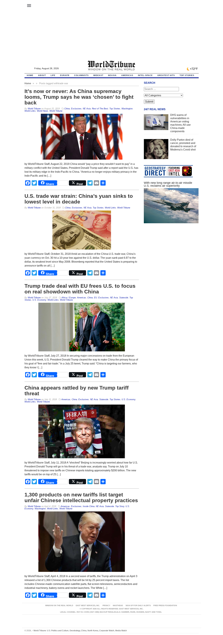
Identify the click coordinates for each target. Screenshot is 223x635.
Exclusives (76, 108)
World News (42, 111)
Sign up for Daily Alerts (138, 605)
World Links (30, 111)
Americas (127, 75)
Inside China (89, 506)
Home (27, 83)
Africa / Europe (69, 297)
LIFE (53, 75)
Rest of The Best (100, 108)
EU (95, 297)
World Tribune (55, 111)
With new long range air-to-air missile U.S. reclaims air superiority (168, 184)
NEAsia (112, 75)
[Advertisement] (111, 36)
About (42, 75)
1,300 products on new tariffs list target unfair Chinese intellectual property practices (81, 497)
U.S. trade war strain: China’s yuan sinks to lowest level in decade (78, 199)
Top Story (119, 506)
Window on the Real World (59, 605)
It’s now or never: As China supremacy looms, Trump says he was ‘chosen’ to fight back (79, 97)
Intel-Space (145, 75)
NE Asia (87, 108)
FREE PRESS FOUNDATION (165, 605)
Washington (127, 108)
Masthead (118, 605)
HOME (30, 75)
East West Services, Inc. (88, 605)
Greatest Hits (166, 75)
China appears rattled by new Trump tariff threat (76, 390)
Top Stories (187, 75)
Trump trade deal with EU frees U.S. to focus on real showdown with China (79, 289)
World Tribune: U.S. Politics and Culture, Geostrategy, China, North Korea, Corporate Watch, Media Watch (79, 630)
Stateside (123, 297)
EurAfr (64, 75)
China (67, 108)
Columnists (81, 75)
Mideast (98, 75)
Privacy (106, 605)
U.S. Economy (39, 300)
